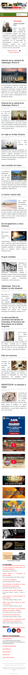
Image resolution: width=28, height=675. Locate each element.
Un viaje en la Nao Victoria (13, 134)
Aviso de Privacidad (18, 665)
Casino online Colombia (8, 657)
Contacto (4, 663)
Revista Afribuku (7, 651)
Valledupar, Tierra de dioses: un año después (11, 287)
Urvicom (16, 673)
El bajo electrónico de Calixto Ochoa (11, 614)
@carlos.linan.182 (14, 52)
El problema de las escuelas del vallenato (13, 590)
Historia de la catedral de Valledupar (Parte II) (12, 61)
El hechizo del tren (7, 638)
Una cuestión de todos (11, 165)
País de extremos (9, 355)
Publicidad (17, 663)
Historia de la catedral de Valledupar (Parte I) (12, 104)
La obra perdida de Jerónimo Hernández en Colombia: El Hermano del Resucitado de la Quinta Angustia (12, 321)
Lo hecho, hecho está (11, 194)
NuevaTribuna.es (7, 649)
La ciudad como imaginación (10, 579)
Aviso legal (22, 663)
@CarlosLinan (13, 50)
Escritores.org (6, 654)
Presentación (11, 663)
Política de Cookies (9, 665)
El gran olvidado (8, 257)
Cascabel (17, 21)
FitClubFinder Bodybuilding (9, 646)
